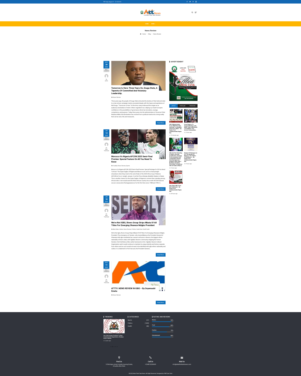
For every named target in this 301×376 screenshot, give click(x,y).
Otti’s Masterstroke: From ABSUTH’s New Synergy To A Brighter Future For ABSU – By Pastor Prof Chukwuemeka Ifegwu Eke (175, 129)
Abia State (116, 229)
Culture (121, 229)
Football (115, 165)
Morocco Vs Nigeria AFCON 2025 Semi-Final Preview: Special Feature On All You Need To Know (131, 159)
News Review (117, 97)
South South (146, 229)
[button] (112, 346)
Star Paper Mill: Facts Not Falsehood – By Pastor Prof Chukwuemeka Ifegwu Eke (175, 188)
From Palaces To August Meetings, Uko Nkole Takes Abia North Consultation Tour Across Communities (190, 127)
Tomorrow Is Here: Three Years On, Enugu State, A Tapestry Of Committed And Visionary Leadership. (134, 91)
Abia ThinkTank (106, 150)
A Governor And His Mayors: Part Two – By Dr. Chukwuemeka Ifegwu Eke (113, 336)
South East (139, 229)
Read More (160, 123)
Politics (134, 229)
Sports (128, 165)
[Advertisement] (150, 47)
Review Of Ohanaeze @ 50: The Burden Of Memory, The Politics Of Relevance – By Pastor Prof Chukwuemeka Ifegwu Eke (190, 157)
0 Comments (106, 70)
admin (106, 81)
